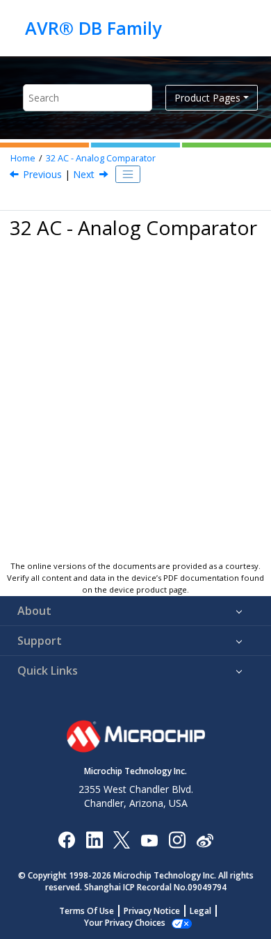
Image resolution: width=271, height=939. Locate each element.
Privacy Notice (152, 911)
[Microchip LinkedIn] (94, 839)
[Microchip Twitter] (121, 839)
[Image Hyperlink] (149, 839)
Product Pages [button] (207, 97)
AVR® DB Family (93, 27)
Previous (42, 174)
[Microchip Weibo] (204, 839)
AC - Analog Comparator (101, 158)
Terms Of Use (86, 911)
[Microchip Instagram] (177, 839)
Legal (200, 911)
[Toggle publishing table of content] (127, 175)
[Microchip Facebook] (66, 839)
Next (84, 174)
